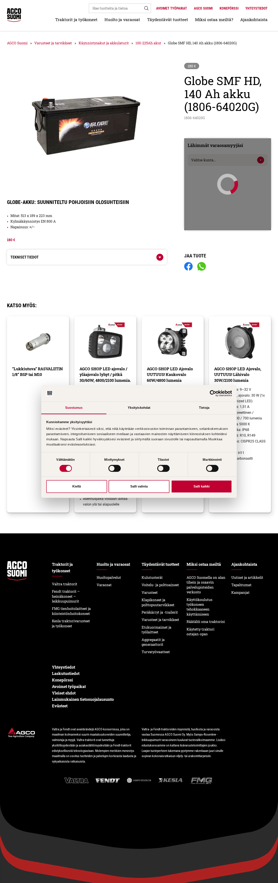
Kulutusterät (152, 577)
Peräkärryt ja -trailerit (160, 612)
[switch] (114, 468)
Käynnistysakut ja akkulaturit (104, 43)
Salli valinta (139, 486)
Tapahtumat (241, 585)
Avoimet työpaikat (171, 8)
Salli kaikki (202, 486)
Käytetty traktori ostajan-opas (200, 631)
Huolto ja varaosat (122, 19)
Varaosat (104, 585)
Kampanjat (240, 592)
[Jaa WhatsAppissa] (201, 266)
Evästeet (60, 705)
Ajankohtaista (254, 19)
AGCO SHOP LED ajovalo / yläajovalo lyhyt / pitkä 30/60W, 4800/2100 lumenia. (105, 374)
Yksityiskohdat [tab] (139, 407)
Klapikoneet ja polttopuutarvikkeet (158, 602)
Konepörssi (229, 8)
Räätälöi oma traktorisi (206, 621)
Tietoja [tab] (204, 407)
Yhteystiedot (256, 8)
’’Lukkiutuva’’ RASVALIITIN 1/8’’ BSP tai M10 (37, 371)
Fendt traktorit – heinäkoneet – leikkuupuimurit (66, 596)
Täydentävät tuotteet (167, 19)
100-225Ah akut (148, 43)
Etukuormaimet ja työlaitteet (156, 629)
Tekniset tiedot (24, 257)
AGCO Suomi (203, 8)
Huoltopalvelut (109, 577)
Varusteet (150, 592)
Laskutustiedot (65, 673)
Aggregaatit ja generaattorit (153, 642)
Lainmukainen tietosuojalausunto (83, 699)
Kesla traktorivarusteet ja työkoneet (71, 623)
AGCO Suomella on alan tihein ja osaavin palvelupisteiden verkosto (206, 584)
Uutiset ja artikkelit (247, 577)
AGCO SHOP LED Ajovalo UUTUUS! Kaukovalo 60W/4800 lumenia (170, 374)
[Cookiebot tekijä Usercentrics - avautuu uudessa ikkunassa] (213, 393)
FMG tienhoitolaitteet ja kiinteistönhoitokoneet (71, 611)
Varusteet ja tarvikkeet (53, 43)
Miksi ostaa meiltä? (214, 19)
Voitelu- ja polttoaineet (160, 585)
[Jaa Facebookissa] (188, 266)
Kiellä (76, 486)
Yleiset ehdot (64, 693)
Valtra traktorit (64, 584)
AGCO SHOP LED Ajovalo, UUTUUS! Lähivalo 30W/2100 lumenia (237, 374)
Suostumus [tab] (74, 407)
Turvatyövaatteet (156, 651)
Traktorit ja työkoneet (76, 19)
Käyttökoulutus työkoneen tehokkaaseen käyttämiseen (199, 606)
